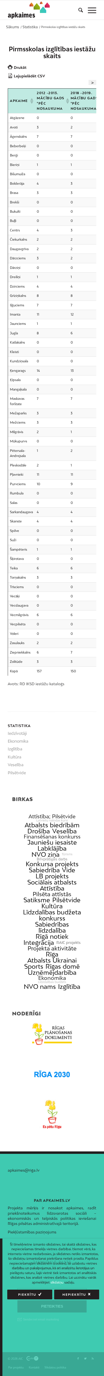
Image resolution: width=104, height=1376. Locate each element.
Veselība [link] (64, 831)
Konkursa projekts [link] (52, 864)
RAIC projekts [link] (68, 942)
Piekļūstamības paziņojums (32, 1232)
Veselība (15, 764)
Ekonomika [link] (52, 978)
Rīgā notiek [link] (52, 936)
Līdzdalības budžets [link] (52, 982)
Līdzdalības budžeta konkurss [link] (52, 915)
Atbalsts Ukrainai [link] (52, 960)
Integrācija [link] (38, 942)
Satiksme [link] (36, 900)
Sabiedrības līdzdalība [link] (52, 927)
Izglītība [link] (69, 987)
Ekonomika (18, 741)
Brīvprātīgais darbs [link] (52, 859)
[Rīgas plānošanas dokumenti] (52, 1034)
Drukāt (20, 67)
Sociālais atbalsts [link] (52, 882)
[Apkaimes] (30, 10)
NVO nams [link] (40, 987)
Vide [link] (68, 870)
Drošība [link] (38, 831)
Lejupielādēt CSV (29, 76)
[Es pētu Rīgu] (52, 1114)
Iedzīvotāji (17, 733)
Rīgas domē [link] (62, 966)
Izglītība (15, 749)
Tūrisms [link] (67, 854)
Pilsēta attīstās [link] (52, 894)
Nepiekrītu (74, 1294)
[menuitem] (78, 10)
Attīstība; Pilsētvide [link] (52, 816)
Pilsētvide (17, 772)
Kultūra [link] (52, 906)
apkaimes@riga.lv (23, 1170)
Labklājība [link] (52, 848)
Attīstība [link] (52, 888)
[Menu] (89, 10)
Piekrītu (27, 1294)
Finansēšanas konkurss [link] (52, 836)
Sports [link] (33, 966)
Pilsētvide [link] (66, 900)
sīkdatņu (57, 1282)
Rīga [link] (52, 954)
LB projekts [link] (52, 876)
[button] (31, 101)
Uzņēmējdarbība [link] (52, 972)
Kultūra (14, 757)
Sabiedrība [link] (44, 870)
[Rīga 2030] (52, 1074)
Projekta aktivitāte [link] (52, 948)
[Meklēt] (78, 10)
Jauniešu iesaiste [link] (52, 842)
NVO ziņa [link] (45, 854)
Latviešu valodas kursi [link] (52, 820)
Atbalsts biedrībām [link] (52, 825)
